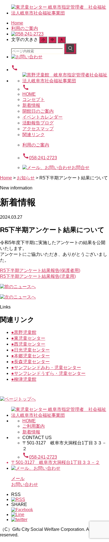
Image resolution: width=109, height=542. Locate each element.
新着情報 (31, 105)
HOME (29, 94)
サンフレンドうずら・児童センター (48, 373)
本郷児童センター (30, 355)
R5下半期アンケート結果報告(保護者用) (40, 270)
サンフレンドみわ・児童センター (46, 367)
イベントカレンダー (42, 117)
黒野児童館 (23, 332)
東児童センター (28, 338)
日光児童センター (30, 350)
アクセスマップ (38, 128)
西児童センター (28, 344)
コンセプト (33, 99)
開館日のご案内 (38, 111)
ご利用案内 (33, 426)
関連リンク (33, 134)
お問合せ (80, 167)
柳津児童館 (23, 379)
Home (17, 23)
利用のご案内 (24, 28)
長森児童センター (30, 361)
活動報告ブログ (38, 123)
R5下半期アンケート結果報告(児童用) (38, 276)
